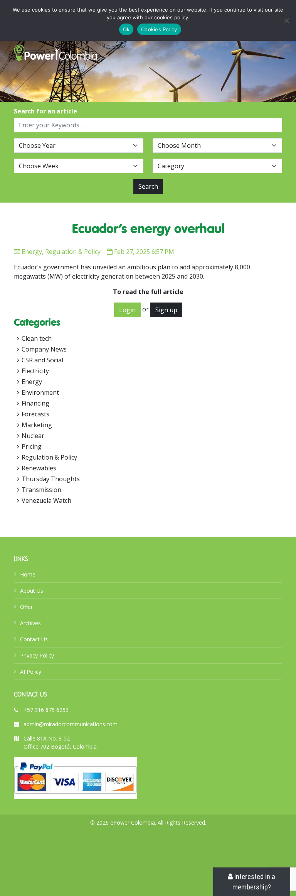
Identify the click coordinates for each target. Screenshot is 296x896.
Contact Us (34, 639)
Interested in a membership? (254, 881)
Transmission (41, 489)
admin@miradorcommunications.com (71, 724)
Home (27, 574)
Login (127, 310)
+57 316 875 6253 (46, 709)
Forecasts (35, 414)
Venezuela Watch (46, 500)
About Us (31, 590)
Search (148, 186)
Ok (126, 29)
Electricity (35, 371)
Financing (35, 403)
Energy (32, 251)
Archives (30, 623)
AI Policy (30, 671)
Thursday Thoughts (51, 479)
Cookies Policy (159, 29)
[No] (286, 20)
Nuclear (33, 435)
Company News (44, 349)
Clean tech (37, 338)
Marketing (37, 425)
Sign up (166, 310)
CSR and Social (42, 360)
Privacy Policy (37, 655)
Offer (26, 606)
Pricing (32, 446)
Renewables (39, 468)
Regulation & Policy (73, 251)
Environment (40, 392)
